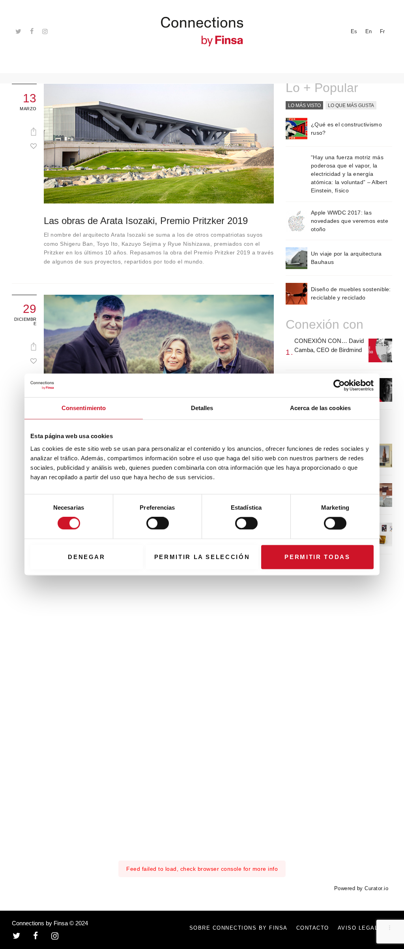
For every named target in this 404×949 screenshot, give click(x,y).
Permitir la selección (202, 557)
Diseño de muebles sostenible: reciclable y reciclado (351, 293)
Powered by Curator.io (361, 888)
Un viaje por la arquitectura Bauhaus (346, 257)
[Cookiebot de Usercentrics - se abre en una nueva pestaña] (339, 385)
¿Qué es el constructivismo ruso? (346, 128)
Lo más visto (304, 105)
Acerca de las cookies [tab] (320, 408)
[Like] (33, 145)
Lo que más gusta (351, 105)
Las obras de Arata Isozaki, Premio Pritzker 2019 (146, 220)
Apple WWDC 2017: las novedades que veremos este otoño (349, 220)
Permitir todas (317, 557)
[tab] (304, 106)
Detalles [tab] (202, 408)
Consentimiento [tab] (84, 408)
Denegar (86, 557)
